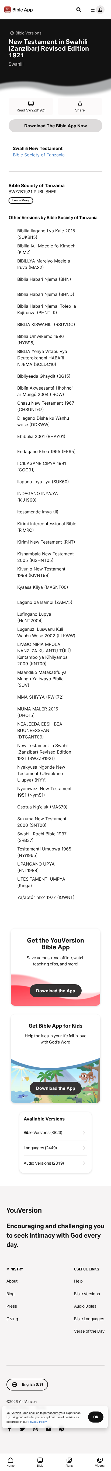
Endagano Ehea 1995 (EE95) (46, 451)
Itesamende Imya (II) (37, 511)
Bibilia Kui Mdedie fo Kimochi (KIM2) (47, 249)
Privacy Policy (37, 1421)
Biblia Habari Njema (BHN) (44, 279)
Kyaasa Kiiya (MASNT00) (42, 587)
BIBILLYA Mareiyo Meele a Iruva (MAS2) (43, 264)
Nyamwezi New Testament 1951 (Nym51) (44, 792)
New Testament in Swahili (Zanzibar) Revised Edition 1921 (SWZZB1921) (44, 752)
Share (80, 110)
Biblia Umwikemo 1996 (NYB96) (40, 339)
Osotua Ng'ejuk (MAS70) (42, 807)
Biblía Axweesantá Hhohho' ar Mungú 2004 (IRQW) (45, 391)
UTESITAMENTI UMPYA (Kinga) (41, 882)
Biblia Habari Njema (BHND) (45, 294)
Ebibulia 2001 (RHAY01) (41, 436)
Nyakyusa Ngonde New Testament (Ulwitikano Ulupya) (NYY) (41, 773)
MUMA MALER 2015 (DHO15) (37, 712)
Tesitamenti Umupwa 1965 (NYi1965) (44, 852)
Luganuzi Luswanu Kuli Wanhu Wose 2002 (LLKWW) (46, 632)
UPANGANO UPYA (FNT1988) (36, 867)
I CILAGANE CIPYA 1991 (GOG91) (41, 466)
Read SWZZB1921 (31, 110)
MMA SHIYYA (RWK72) (40, 697)
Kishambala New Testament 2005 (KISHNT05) (45, 557)
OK (95, 1417)
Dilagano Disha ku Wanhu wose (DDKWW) (43, 421)
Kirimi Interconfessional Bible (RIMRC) (46, 527)
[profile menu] (96, 9)
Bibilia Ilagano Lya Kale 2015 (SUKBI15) (46, 234)
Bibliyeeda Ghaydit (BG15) (44, 376)
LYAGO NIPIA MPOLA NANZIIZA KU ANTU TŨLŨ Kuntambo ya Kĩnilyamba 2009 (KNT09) (44, 654)
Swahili (16, 64)
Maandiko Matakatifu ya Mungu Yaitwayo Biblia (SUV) (42, 679)
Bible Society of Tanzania (39, 154)
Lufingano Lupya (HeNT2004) (34, 617)
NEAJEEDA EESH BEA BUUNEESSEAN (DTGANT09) (39, 730)
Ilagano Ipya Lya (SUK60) (43, 481)
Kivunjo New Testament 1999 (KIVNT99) (41, 572)
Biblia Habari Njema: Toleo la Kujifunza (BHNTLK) (46, 309)
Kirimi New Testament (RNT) (46, 542)
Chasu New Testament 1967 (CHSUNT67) (45, 406)
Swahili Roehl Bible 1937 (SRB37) (42, 837)
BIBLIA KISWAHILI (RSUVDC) (46, 324)
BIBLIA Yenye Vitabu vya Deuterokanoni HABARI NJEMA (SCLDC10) (42, 358)
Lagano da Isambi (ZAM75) (44, 602)
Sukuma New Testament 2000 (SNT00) (42, 822)
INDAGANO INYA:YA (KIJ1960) (37, 497)
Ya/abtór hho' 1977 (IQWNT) (46, 897)
